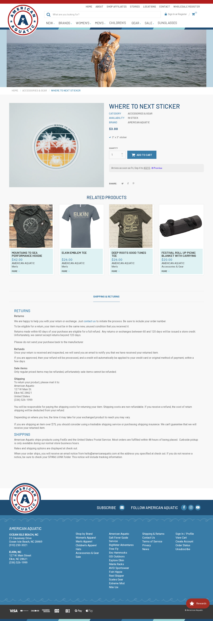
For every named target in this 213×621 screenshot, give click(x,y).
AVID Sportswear (119, 568)
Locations (149, 6)
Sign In (171, 14)
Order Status (183, 545)
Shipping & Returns (106, 296)
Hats (78, 549)
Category (115, 113)
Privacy (146, 545)
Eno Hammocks (118, 552)
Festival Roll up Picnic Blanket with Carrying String (179, 254)
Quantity (113, 148)
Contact (164, 6)
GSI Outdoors (117, 556)
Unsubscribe (183, 549)
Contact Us (148, 537)
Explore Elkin (116, 560)
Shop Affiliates (117, 6)
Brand (113, 122)
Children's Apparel (86, 545)
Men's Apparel (84, 541)
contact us (90, 321)
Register (182, 14)
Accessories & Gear (173, 266)
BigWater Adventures (121, 545)
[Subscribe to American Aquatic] (122, 507)
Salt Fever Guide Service (118, 539)
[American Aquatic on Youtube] (198, 507)
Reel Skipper (116, 575)
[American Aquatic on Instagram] (191, 507)
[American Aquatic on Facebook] (184, 507)
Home (89, 6)
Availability (116, 117)
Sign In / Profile (185, 533)
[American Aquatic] (23, 20)
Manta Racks (116, 564)
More (14, 271)
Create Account (184, 541)
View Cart (181, 537)
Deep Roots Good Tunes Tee (129, 254)
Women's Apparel (86, 537)
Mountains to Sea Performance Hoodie (27, 254)
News (145, 549)
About (99, 6)
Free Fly (113, 548)
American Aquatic (23, 263)
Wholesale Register (186, 6)
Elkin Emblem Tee (74, 252)
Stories (135, 6)
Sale (78, 556)
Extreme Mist (117, 583)
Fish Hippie (115, 571)
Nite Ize (113, 587)
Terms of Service (152, 541)
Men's (15, 266)
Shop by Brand (84, 533)
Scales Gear (116, 579)
